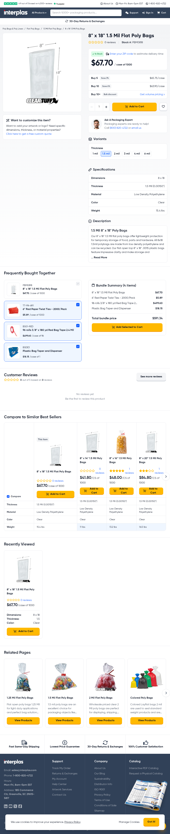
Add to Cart (136, 106)
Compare (16, 496)
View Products (23, 720)
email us (136, 128)
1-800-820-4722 (23, 775)
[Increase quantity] (106, 107)
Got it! (151, 822)
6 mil (147, 153)
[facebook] (20, 806)
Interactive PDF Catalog (143, 768)
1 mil (95, 153)
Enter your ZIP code (121, 54)
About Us (99, 768)
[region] (42, 72)
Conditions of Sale (105, 805)
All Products (38, 13)
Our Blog (99, 773)
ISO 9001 (99, 789)
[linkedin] (5, 806)
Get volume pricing (151, 94)
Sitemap (99, 811)
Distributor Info (103, 784)
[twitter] (15, 806)
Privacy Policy (102, 795)
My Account (59, 779)
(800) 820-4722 (119, 128)
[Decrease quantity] (91, 107)
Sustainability (102, 779)
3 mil (127, 153)
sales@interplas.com (24, 770)
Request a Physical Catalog (146, 773)
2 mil (117, 153)
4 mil (137, 153)
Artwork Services (62, 789)
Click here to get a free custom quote (28, 134)
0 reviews (57, 481)
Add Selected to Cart (129, 327)
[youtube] (10, 806)
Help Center (59, 784)
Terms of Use (102, 800)
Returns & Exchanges (64, 773)
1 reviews (129, 471)
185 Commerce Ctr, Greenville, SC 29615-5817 (19, 794)
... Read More (99, 257)
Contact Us (59, 795)
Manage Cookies (129, 822)
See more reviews (151, 376)
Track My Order (61, 768)
